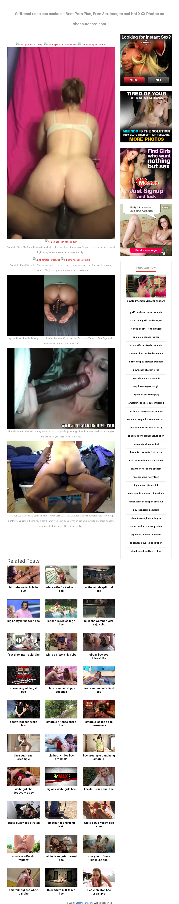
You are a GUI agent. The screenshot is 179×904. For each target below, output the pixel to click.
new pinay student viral (146, 370)
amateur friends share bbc (61, 723)
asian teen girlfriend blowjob (146, 320)
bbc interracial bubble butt (23, 589)
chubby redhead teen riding (146, 551)
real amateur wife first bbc (99, 690)
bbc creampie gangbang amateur (99, 757)
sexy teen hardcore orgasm (146, 468)
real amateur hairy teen (146, 477)
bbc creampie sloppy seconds (61, 690)
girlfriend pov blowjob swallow (146, 361)
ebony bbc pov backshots (98, 656)
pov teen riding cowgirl (146, 510)
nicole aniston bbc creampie (99, 891)
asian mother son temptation (146, 526)
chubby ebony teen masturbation (146, 435)
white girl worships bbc (61, 654)
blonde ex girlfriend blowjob (146, 328)
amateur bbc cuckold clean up (146, 353)
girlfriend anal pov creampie (146, 312)
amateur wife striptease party (146, 427)
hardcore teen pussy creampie (146, 411)
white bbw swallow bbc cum (99, 824)
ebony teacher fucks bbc (23, 723)
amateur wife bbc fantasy (23, 858)
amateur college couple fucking (146, 403)
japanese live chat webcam (146, 534)
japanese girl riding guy (146, 394)
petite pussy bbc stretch (24, 822)
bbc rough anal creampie (23, 757)
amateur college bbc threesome (99, 723)
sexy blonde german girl (146, 386)
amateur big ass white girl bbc (23, 891)
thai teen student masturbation (146, 460)
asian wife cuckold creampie (146, 345)
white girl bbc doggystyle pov (23, 790)
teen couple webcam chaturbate (146, 493)
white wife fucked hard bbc (61, 589)
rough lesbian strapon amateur (146, 501)
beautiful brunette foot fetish (146, 452)
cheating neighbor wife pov (146, 518)
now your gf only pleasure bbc (99, 858)
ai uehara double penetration (146, 543)
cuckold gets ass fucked (146, 337)
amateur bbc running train (61, 824)
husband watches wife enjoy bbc (99, 622)
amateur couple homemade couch (146, 419)
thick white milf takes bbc (61, 891)
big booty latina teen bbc (23, 621)
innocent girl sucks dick (146, 444)
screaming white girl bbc (23, 690)
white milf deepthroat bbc (99, 589)
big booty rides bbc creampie (61, 757)
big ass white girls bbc (61, 789)
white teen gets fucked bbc (61, 858)
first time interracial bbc (24, 654)
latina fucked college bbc (61, 622)
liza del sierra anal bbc (99, 789)
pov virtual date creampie (146, 378)
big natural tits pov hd (146, 485)
